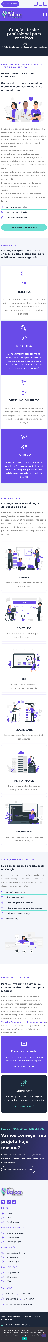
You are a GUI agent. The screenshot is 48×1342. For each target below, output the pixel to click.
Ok (25, 1338)
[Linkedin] (14, 1202)
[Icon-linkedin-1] (45, 4)
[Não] (43, 1335)
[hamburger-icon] (45, 14)
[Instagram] (40, 4)
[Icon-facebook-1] (36, 4)
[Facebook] (3, 1202)
